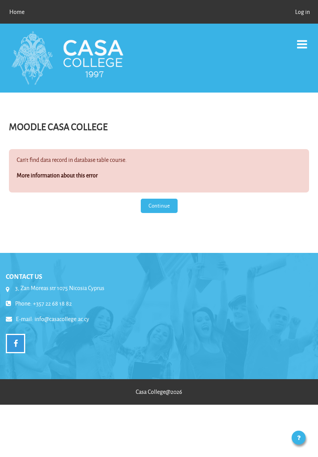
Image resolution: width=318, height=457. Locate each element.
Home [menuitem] (16, 12)
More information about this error (57, 175)
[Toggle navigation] (302, 40)
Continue (159, 205)
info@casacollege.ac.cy (62, 319)
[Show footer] (299, 438)
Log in (302, 12)
